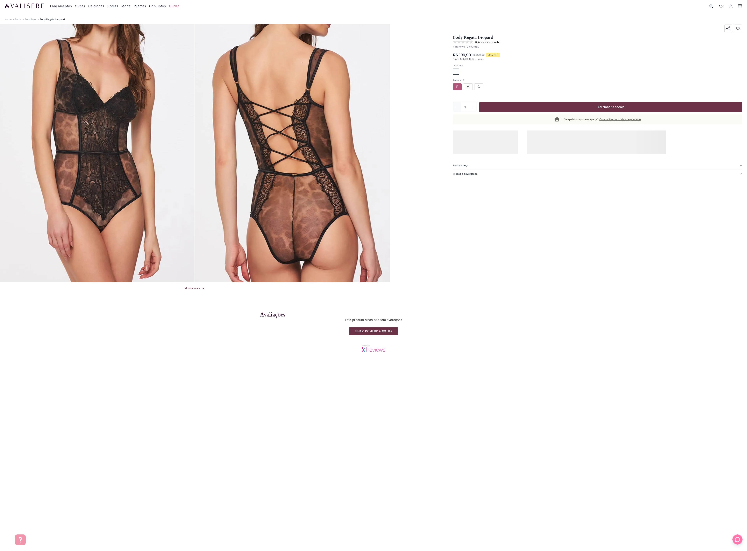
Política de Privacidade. (354, 540)
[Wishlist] (721, 6)
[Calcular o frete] (462, 139)
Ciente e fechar (451, 538)
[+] (473, 107)
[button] (456, 72)
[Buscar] (711, 6)
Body (18, 19)
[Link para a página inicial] (8, 19)
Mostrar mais (192, 288)
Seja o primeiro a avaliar (373, 385)
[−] (457, 107)
